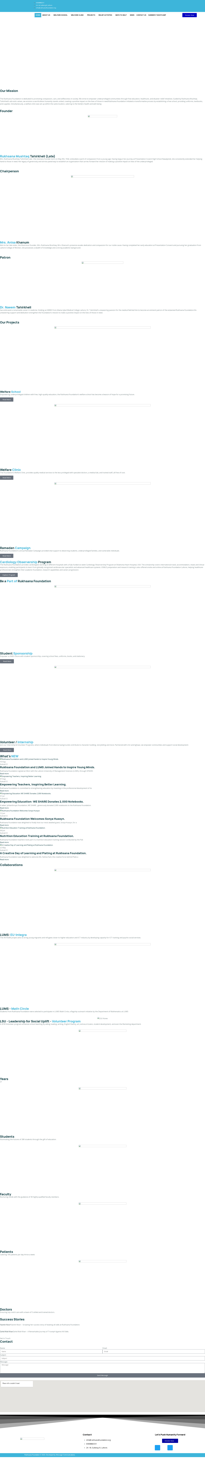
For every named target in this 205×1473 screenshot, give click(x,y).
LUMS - (14, 1008)
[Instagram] (151, 2)
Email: (104, 1348)
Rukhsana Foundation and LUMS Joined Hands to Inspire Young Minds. (47, 767)
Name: (2, 1348)
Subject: (3, 1355)
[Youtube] (147, 8)
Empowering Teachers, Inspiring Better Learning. (33, 784)
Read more (4, 773)
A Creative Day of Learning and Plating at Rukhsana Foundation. (43, 853)
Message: (4, 1362)
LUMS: (13, 935)
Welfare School (60, 15)
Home (38, 15)
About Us (46, 15)
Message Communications (65, 1455)
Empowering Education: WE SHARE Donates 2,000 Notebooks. (42, 801)
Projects (91, 15)
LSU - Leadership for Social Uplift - (40, 1021)
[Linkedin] (160, 2)
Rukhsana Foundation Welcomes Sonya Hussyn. (32, 819)
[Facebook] (134, 2)
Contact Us (141, 15)
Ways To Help (121, 15)
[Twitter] (143, 2)
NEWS (132, 15)
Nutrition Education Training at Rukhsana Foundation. (37, 836)
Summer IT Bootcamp (157, 15)
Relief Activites (105, 15)
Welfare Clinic (77, 15)
